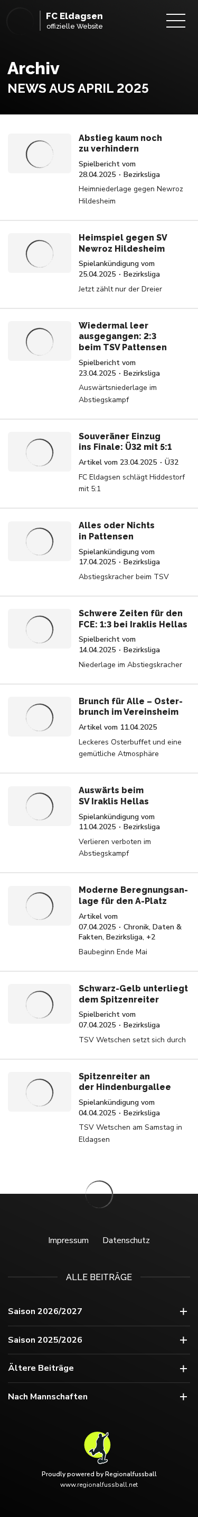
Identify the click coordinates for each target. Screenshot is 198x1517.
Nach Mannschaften (48, 1397)
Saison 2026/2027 (45, 1311)
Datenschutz (126, 1240)
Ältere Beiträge (41, 1368)
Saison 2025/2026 (45, 1340)
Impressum (68, 1240)
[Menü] (176, 21)
